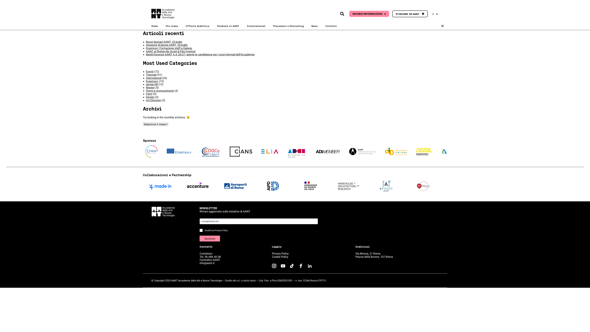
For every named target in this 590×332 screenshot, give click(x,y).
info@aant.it (207, 263)
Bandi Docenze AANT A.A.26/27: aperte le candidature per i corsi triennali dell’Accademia (200, 54)
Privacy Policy (280, 253)
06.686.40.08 (213, 256)
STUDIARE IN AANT (410, 14)
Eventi (149, 71)
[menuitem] (435, 14)
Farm (149, 93)
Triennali (151, 74)
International (153, 78)
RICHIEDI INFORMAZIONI (369, 14)
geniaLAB (152, 84)
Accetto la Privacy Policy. (216, 230)
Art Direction (153, 100)
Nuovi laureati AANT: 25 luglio (164, 41)
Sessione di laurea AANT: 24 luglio (167, 45)
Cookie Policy (280, 256)
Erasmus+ (152, 81)
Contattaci (206, 253)
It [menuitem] (433, 14)
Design (150, 97)
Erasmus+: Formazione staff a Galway (169, 48)
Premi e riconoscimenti (160, 90)
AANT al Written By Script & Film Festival (170, 51)
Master (150, 87)
